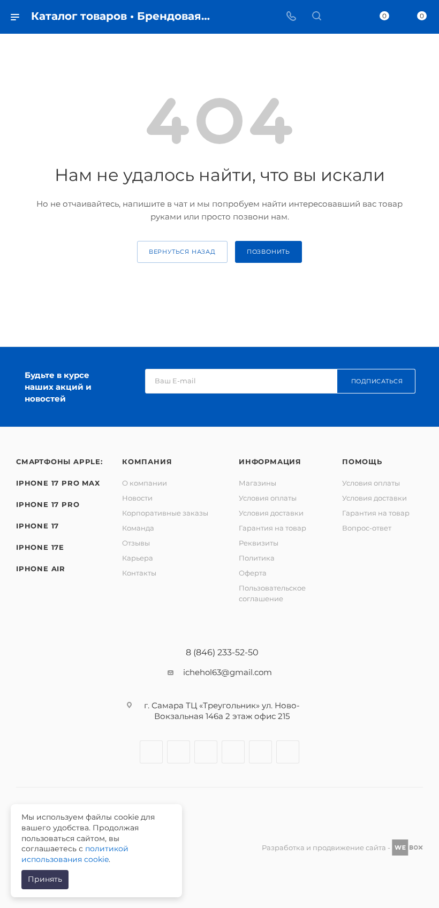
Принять (45, 879)
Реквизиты (258, 543)
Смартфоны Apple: (59, 461)
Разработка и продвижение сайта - (327, 847)
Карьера (137, 558)
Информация (270, 461)
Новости (137, 498)
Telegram (205, 751)
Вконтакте (151, 751)
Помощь (362, 461)
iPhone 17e (40, 547)
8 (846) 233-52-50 (222, 652)
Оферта (253, 573)
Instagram (178, 751)
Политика (257, 558)
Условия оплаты (268, 498)
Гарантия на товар (272, 528)
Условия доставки (271, 513)
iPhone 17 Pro (47, 504)
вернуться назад (182, 251)
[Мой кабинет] (342, 17)
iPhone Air (40, 568)
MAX (287, 751)
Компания (147, 461)
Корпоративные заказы (165, 513)
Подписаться (377, 381)
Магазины (257, 483)
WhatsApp (260, 751)
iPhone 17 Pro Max (58, 483)
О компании (144, 483)
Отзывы (136, 543)
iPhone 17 (37, 525)
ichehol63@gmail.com (227, 672)
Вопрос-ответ (366, 528)
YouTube (233, 751)
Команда (138, 528)
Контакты (139, 573)
